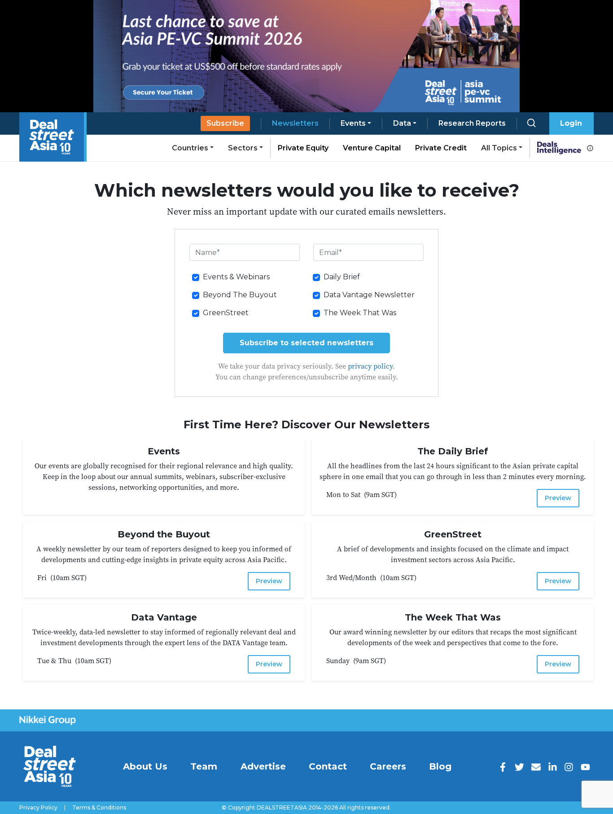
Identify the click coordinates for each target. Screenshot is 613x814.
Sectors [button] (243, 148)
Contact (328, 766)
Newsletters (295, 123)
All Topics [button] (499, 148)
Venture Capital (372, 148)
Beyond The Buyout (240, 294)
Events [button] (353, 123)
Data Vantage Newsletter (369, 294)
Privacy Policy (38, 807)
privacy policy (370, 366)
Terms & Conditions (99, 807)
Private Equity (303, 148)
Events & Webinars (236, 277)
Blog (440, 766)
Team (203, 766)
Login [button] (571, 123)
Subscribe (225, 123)
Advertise (263, 766)
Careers (388, 766)
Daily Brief (342, 277)
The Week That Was (360, 312)
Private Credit (441, 148)
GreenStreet (226, 312)
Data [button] (402, 123)
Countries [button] (190, 148)
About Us (145, 766)
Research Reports (472, 123)
